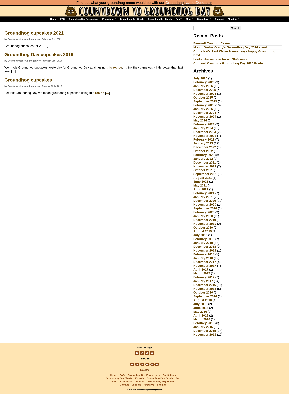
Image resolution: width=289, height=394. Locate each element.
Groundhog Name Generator (188, 3)
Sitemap (161, 384)
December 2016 (204, 285)
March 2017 (201, 273)
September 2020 (205, 208)
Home (53, 19)
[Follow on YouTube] (147, 364)
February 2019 (203, 239)
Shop (189, 19)
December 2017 (204, 262)
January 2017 (203, 281)
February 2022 (203, 155)
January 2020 (203, 216)
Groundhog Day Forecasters (83, 19)
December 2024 (204, 112)
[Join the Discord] (152, 364)
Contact (124, 384)
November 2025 (204, 93)
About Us (233, 19)
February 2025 (203, 105)
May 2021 (200, 185)
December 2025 (204, 90)
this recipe (114, 67)
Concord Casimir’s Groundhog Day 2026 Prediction (231, 63)
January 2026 (203, 86)
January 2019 (203, 243)
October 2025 (203, 97)
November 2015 (204, 334)
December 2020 (204, 200)
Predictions (108, 19)
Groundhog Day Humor (161, 381)
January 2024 (203, 128)
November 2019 (204, 223)
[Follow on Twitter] (137, 364)
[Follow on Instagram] (142, 364)
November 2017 (204, 265)
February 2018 (203, 254)
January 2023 (203, 143)
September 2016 (205, 296)
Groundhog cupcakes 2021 (34, 33)
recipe (99, 93)
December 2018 (204, 246)
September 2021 (205, 174)
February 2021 (203, 193)
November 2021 (204, 166)
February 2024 (203, 124)
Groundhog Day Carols (160, 19)
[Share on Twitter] (142, 353)
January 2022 (203, 158)
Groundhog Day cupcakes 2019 (38, 54)
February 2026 (203, 82)
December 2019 (204, 220)
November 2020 (204, 204)
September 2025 (205, 101)
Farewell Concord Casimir (212, 43)
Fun (178, 19)
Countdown (203, 19)
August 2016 (202, 300)
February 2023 (203, 139)
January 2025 (203, 109)
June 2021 (200, 181)
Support (136, 384)
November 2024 (204, 116)
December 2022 (204, 147)
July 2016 (200, 304)
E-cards (139, 378)
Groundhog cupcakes (28, 80)
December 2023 (204, 132)
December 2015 (204, 330)
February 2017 (203, 277)
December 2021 (204, 162)
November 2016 (204, 288)
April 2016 (200, 315)
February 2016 (203, 323)
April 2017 (200, 269)
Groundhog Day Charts (132, 19)
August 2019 (202, 231)
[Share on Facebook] (137, 353)
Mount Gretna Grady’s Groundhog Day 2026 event (230, 47)
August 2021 (202, 178)
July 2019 (200, 235)
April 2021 (200, 189)
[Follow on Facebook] (132, 364)
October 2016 (203, 292)
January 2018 (203, 258)
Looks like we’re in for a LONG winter (221, 59)
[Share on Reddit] (147, 353)
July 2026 (200, 78)
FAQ (62, 19)
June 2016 (200, 308)
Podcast (219, 19)
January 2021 (203, 197)
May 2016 (200, 311)
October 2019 (203, 227)
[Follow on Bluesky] (157, 364)
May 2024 (200, 120)
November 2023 (204, 136)
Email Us (144, 370)
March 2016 (201, 319)
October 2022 (203, 151)
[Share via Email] (152, 353)
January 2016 (203, 327)
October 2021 (203, 170)
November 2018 (204, 250)
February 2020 (203, 212)
